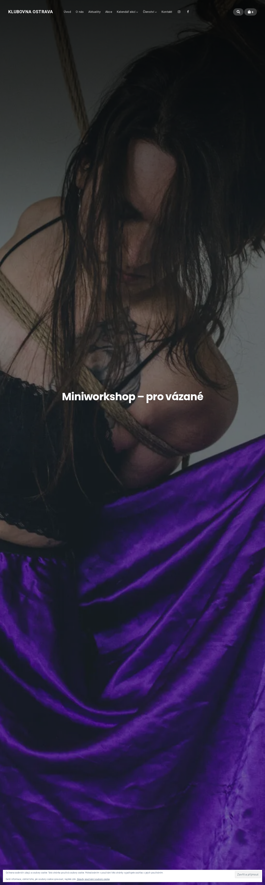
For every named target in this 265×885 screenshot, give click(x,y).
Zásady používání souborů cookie (93, 879)
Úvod (67, 12)
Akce (108, 12)
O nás (80, 12)
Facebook (188, 11)
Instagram (179, 11)
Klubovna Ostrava (30, 11)
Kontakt (167, 12)
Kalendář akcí (126, 12)
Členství (148, 12)
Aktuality (94, 12)
